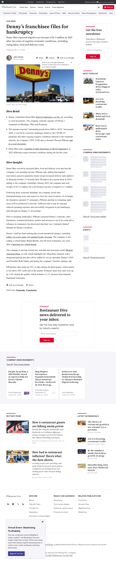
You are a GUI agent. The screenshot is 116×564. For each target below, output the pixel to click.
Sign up (110, 7)
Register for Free (16, 553)
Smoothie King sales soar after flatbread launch (98, 467)
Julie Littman (18, 57)
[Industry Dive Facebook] (13, 504)
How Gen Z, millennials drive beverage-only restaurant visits (103, 132)
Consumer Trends (9, 13)
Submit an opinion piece (63, 508)
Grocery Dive (40, 2)
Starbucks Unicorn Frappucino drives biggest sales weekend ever (103, 85)
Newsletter (33, 512)
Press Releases (58, 7)
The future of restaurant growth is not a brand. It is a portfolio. (98, 425)
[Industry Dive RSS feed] (23, 504)
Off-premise (22, 13)
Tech (111, 13)
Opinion (33, 7)
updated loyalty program (41, 236)
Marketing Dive (51, 2)
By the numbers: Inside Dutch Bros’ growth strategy (97, 453)
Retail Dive (61, 2)
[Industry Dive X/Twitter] (18, 504)
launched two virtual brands (24, 244)
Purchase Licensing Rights (39, 516)
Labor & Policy (55, 13)
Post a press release (98, 216)
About (31, 500)
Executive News (74, 13)
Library (40, 7)
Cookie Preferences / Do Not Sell (59, 555)
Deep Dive (24, 7)
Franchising (43, 13)
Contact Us (33, 508)
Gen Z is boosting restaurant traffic (101, 103)
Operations (103, 13)
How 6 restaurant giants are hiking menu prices (48, 424)
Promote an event (97, 257)
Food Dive (31, 2)
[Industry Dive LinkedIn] (8, 504)
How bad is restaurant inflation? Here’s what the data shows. (47, 456)
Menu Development (89, 13)
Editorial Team (34, 504)
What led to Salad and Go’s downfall (103, 116)
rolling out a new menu (16, 236)
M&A (64, 13)
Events (47, 7)
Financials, (21, 290)
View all (86, 216)
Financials (33, 13)
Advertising (58, 500)
